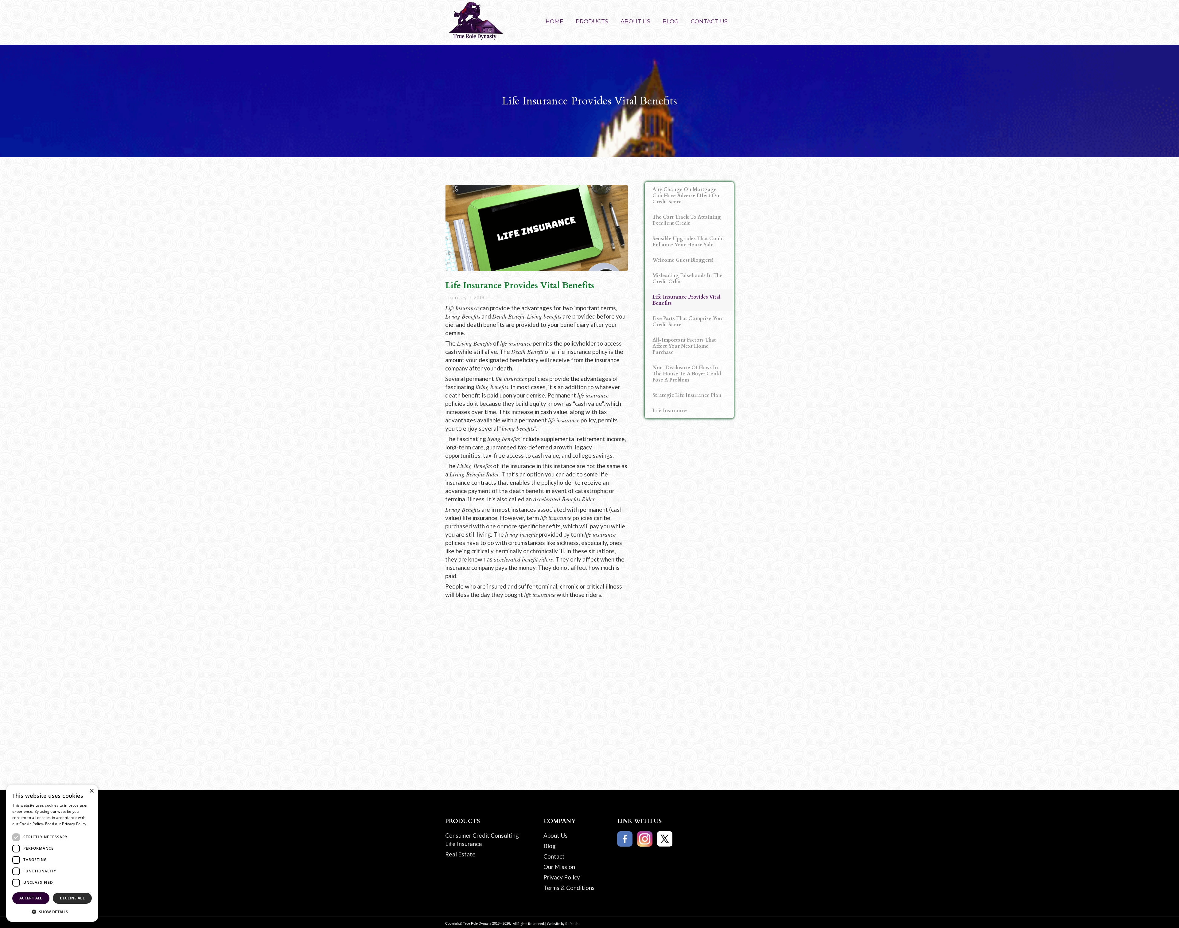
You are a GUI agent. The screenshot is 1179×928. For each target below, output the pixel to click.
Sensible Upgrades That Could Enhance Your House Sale (688, 241)
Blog (671, 21)
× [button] (91, 791)
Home (554, 21)
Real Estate (460, 854)
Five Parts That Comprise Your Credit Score (688, 321)
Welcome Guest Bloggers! (682, 260)
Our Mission (559, 866)
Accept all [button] (30, 898)
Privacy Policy (561, 877)
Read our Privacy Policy (66, 823)
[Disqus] (589, 690)
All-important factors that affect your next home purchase (684, 346)
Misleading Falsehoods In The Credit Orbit (687, 278)
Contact (554, 856)
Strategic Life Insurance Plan (687, 395)
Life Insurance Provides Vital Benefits (686, 300)
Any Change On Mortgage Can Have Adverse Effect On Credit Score (685, 195)
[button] (592, 22)
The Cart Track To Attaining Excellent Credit (686, 220)
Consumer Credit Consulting (482, 835)
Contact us (709, 21)
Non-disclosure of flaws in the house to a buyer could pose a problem (686, 373)
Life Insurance (669, 410)
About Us (555, 835)
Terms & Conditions (569, 887)
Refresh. (572, 924)
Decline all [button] (72, 898)
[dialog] (52, 853)
